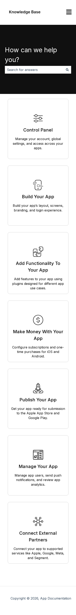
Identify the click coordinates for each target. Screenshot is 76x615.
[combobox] (34, 70)
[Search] (67, 70)
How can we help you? (31, 55)
